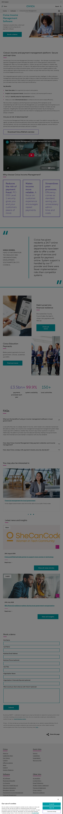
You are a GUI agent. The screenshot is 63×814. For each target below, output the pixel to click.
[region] (31, 805)
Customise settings (51, 811)
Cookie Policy (35, 813)
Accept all (51, 804)
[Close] (58, 799)
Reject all (51, 807)
